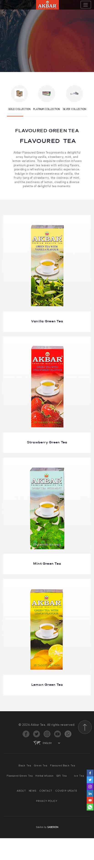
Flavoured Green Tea (20, 775)
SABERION (52, 827)
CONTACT (46, 790)
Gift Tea (61, 775)
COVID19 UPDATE (66, 790)
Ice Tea (79, 775)
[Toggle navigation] (86, 4)
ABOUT (21, 790)
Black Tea (25, 765)
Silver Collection (74, 109)
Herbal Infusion (44, 775)
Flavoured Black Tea (62, 765)
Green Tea (40, 765)
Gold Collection (19, 109)
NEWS (33, 790)
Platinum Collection (46, 109)
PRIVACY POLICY (46, 801)
